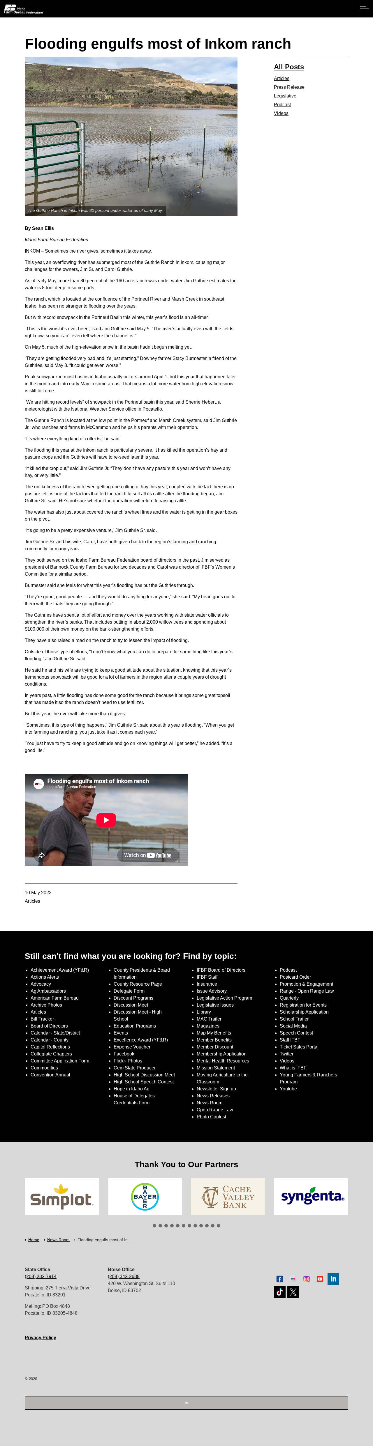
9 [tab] (201, 1225)
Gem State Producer (135, 1067)
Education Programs (135, 1025)
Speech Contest (296, 1032)
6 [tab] (183, 1225)
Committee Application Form (60, 1060)
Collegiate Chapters (51, 1053)
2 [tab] (160, 1225)
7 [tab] (189, 1225)
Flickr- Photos (128, 1060)
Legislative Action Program (224, 998)
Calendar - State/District (55, 1032)
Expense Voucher (132, 1046)
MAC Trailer (209, 1018)
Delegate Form (129, 991)
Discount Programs (133, 998)
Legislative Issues (215, 1005)
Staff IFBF (290, 1039)
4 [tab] (172, 1225)
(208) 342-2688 (124, 1276)
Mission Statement (216, 1067)
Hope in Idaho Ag (131, 1088)
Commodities (44, 1067)
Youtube (288, 1088)
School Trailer (294, 1018)
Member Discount (215, 1046)
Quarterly (289, 998)
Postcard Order (295, 977)
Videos (281, 113)
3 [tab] (166, 1225)
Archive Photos (46, 1005)
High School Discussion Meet (144, 1074)
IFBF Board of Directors (221, 970)
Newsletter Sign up (216, 1088)
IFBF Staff (207, 977)
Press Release (289, 87)
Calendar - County (49, 1039)
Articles (32, 901)
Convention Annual (50, 1074)
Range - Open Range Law (307, 991)
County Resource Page (138, 984)
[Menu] (364, 8)
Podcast (282, 104)
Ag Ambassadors (48, 991)
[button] (186, 1403)
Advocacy (41, 984)
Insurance (207, 984)
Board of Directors (49, 1025)
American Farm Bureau (55, 998)
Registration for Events (303, 1005)
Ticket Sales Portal (299, 1046)
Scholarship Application (304, 1011)
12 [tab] (218, 1225)
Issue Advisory (212, 991)
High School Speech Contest (144, 1081)
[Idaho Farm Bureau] (24, 9)
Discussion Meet (131, 1005)
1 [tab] (154, 1225)
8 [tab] (195, 1225)
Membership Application (222, 1053)
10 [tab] (207, 1225)
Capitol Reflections (50, 1046)
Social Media (293, 1025)
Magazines (208, 1025)
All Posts (289, 67)
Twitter (286, 1053)
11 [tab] (212, 1225)
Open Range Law (215, 1109)
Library (204, 1011)
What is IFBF (293, 1067)
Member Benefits (214, 1039)
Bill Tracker (42, 1018)
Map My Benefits (214, 1032)
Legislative (285, 95)
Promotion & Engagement (306, 984)
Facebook (124, 1053)
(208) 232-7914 (41, 1276)
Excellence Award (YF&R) (141, 1039)
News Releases (213, 1095)
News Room (209, 1102)
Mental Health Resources (223, 1060)
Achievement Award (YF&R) (60, 970)
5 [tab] (178, 1225)
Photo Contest (211, 1116)
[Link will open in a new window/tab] (62, 1197)
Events (121, 1032)
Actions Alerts (45, 977)
